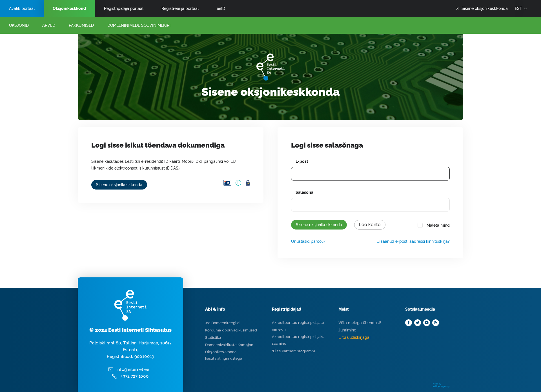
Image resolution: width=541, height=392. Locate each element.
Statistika (213, 337)
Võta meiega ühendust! (359, 322)
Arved (48, 25)
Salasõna (304, 192)
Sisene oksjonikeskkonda (485, 8)
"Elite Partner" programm (293, 351)
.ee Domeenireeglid (222, 323)
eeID (221, 8)
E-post (302, 161)
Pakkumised (81, 25)
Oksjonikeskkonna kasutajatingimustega (223, 355)
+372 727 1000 (135, 376)
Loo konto (370, 224)
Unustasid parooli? (308, 241)
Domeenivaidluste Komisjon (229, 345)
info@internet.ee (133, 369)
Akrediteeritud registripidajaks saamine (298, 340)
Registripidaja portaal (123, 8)
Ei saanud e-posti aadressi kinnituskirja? (413, 241)
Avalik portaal (22, 8)
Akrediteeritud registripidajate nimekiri (298, 325)
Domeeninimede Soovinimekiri (138, 25)
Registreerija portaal (180, 8)
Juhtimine (347, 330)
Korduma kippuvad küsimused (231, 330)
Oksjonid (19, 25)
